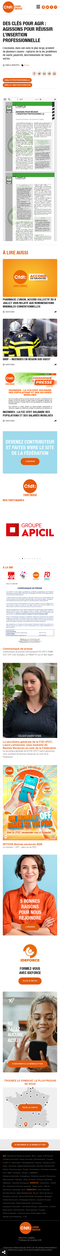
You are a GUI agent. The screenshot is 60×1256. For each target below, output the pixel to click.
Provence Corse (23, 1213)
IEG (4, 1186)
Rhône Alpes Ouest (38, 1213)
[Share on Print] (54, 73)
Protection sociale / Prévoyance (43, 1176)
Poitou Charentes (9, 1213)
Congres (49, 1159)
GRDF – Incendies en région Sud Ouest (26, 359)
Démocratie (16, 1163)
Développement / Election (32, 1163)
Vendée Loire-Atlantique (12, 1217)
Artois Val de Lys (46, 1193)
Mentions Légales (27, 1238)
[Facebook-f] (51, 7)
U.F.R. (25, 1217)
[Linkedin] (43, 7)
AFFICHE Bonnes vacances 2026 (22, 844)
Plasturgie (16, 1190)
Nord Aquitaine (32, 1210)
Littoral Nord (43, 1206)
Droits (5, 1166)
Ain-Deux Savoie (9, 1193)
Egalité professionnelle (17, 80)
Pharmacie (7, 1190)
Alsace (36, 1193)
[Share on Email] (49, 73)
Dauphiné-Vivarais (44, 1200)
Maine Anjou (7, 1210)
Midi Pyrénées (19, 1210)
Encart (26, 65)
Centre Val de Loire (10, 1200)
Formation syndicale (49, 1169)
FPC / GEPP (7, 1173)
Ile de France (36, 1203)
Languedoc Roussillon (12, 1206)
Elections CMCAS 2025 (45, 1166)
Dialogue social (49, 1163)
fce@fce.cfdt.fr (45, 1250)
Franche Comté (9, 1203)
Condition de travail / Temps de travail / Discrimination (24, 1159)
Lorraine (52, 1206)
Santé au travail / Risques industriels (37, 1180)
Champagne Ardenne (27, 1200)
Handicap (17, 1173)
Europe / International (31, 1169)
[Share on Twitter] (39, 73)
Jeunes (24, 1173)
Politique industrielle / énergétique (16, 1176)
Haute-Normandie (23, 1203)
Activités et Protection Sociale (19, 1156)
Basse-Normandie (26, 1196)
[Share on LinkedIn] (44, 73)
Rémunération (8, 1180)
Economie (12, 1166)
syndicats (31, 1190)
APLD (34, 1156)
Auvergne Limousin (10, 1196)
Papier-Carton (37, 1186)
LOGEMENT (33, 1173)
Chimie (53, 1183)
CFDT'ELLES (48, 1156)
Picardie (42, 1210)
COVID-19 (6, 1163)
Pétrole (47, 1186)
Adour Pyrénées (44, 1190)
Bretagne (48, 1196)
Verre (23, 1190)
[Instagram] (55, 7)
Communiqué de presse (18, 649)
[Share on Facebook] (34, 73)
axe (4, 1156)
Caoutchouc (44, 1183)
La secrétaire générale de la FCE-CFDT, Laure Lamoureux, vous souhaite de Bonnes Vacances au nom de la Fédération (29, 745)
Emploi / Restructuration (17, 85)
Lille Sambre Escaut (29, 1206)
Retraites (18, 1180)
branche (34, 1183)
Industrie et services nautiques (19, 1186)
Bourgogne (39, 1196)
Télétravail (7, 1183)
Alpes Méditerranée (24, 1193)
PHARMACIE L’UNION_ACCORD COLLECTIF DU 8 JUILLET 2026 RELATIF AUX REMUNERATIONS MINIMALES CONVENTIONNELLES (29, 303)
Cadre (39, 1156)
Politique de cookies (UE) (30, 1240)
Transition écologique (20, 1183)
